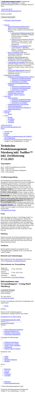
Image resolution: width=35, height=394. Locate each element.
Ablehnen (10, 205)
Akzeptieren (3, 205)
